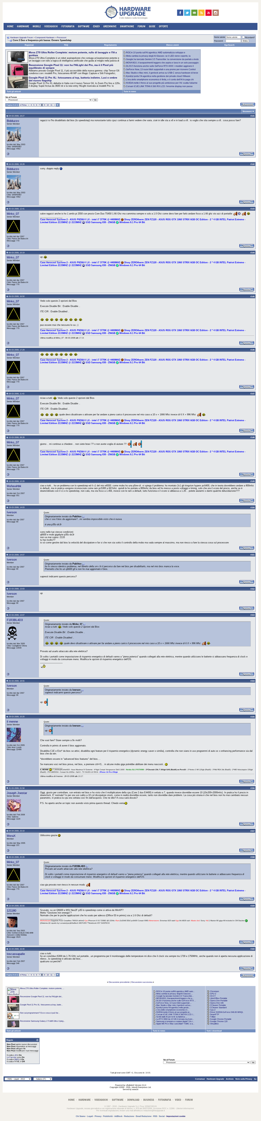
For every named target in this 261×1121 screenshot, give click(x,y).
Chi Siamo (80, 1116)
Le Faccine (11, 1057)
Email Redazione (143, 1116)
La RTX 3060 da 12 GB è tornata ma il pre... (175, 1019)
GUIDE (152, 26)
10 (48, 105)
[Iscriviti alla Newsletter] (194, 13)
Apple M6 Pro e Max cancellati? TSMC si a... (175, 1024)
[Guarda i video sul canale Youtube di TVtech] (208, 13)
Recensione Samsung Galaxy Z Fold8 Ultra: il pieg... (42, 1021)
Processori (61, 37)
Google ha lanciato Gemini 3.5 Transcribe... (175, 996)
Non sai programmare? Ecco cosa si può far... (40, 1013)
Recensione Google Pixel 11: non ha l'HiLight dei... (41, 996)
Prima (23, 105)
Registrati (29, 45)
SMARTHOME (127, 26)
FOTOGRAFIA (67, 26)
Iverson (12, 512)
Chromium (214, 991)
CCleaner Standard (218, 1007)
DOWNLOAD (133, 1100)
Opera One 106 (217, 1003)
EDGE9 (96, 26)
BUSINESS (148, 1100)
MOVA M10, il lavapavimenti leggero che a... (175, 998)
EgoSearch (229, 45)
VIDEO (178, 1100)
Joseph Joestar (17, 793)
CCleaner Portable (218, 1005)
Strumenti (247, 111)
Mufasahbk (14, 486)
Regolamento (110, 45)
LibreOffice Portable (218, 998)
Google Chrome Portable (220, 1019)
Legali (90, 1116)
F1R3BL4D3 (15, 620)
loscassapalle (16, 954)
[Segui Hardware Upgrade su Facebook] (180, 13)
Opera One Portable (218, 1001)
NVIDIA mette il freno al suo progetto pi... (173, 1012)
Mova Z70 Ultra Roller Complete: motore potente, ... (42, 988)
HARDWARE (23, 26)
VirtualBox (214, 1024)
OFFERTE (163, 26)
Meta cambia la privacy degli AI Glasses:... (174, 994)
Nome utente (219, 37)
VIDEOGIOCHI (51, 26)
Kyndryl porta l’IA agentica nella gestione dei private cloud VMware (158, 76)
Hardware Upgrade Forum (21, 37)
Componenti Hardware (45, 37)
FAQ (66, 45)
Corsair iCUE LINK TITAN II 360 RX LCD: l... (175, 1014)
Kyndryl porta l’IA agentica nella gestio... (173, 1007)
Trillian (213, 1017)
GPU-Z (213, 994)
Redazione (129, 1116)
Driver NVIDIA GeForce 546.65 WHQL (226, 1012)
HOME (10, 26)
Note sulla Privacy (243, 1079)
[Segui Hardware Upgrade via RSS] (201, 13)
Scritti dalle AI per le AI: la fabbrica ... (171, 1017)
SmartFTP (214, 1014)
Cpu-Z (213, 1010)
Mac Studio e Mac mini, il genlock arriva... (174, 1005)
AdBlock (118, 1116)
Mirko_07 (13, 213)
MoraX (11, 836)
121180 (11, 910)
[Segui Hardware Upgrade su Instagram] (216, 13)
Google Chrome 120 (218, 1021)
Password (218, 41)
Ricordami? (250, 37)
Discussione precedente (119, 982)
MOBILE (37, 26)
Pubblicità (108, 1116)
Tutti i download (214, 1031)
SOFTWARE (83, 26)
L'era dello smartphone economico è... (172, 1010)
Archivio (230, 1079)
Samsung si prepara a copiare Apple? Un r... (175, 1021)
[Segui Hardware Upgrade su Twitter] (187, 13)
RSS (155, 1116)
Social (162, 1116)
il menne (12, 721)
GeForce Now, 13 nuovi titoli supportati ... (174, 1003)
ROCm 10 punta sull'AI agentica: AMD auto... (175, 991)
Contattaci (200, 1079)
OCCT (213, 996)
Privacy (98, 1116)
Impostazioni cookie (175, 1116)
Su (255, 1079)
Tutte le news (130, 91)
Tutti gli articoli (14, 91)
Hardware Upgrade (215, 1079)
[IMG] (16, 1059)
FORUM (141, 26)
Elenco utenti (172, 45)
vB (15, 1055)
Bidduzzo (13, 121)
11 (51, 105)
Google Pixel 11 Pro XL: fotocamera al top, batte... (41, 1005)
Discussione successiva (141, 982)
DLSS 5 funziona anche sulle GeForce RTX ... (176, 1001)
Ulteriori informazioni (185, 1108)
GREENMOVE (109, 26)
